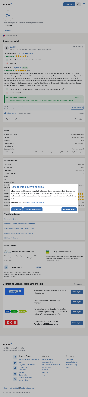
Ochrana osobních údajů (35, 202)
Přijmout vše (17, 209)
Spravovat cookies (69, 209)
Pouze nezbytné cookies (33, 209)
